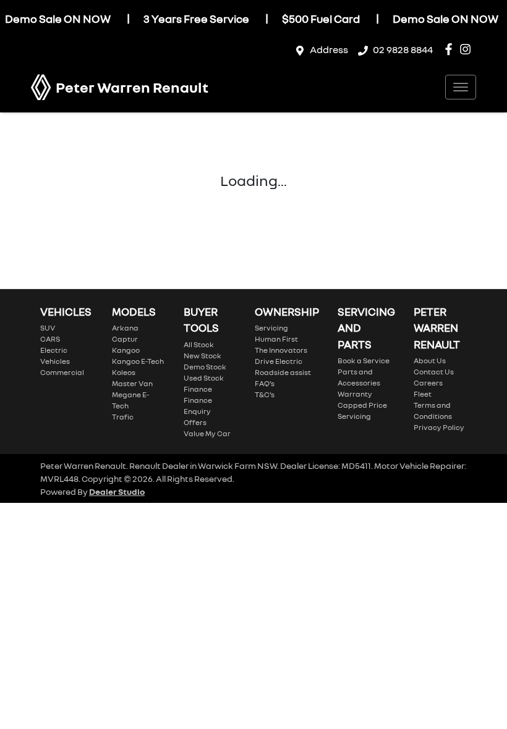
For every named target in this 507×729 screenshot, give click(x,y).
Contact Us (434, 371)
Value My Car (207, 433)
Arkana (125, 327)
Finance (198, 389)
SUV (47, 327)
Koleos (123, 372)
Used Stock (204, 377)
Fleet (423, 393)
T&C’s (265, 394)
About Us (430, 360)
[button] (460, 87)
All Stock (199, 344)
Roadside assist (283, 372)
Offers (195, 422)
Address (329, 49)
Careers (428, 382)
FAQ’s (265, 383)
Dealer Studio (117, 491)
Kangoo (126, 350)
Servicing (271, 327)
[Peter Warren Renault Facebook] (451, 49)
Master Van (132, 383)
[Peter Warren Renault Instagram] (467, 49)
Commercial (62, 372)
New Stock (202, 355)
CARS (50, 338)
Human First (276, 338)
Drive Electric (278, 361)
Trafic (123, 416)
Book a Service (364, 360)
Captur (125, 338)
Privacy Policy (439, 427)
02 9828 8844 (403, 49)
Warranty (355, 393)
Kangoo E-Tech (138, 361)
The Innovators (281, 350)
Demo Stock (205, 366)
